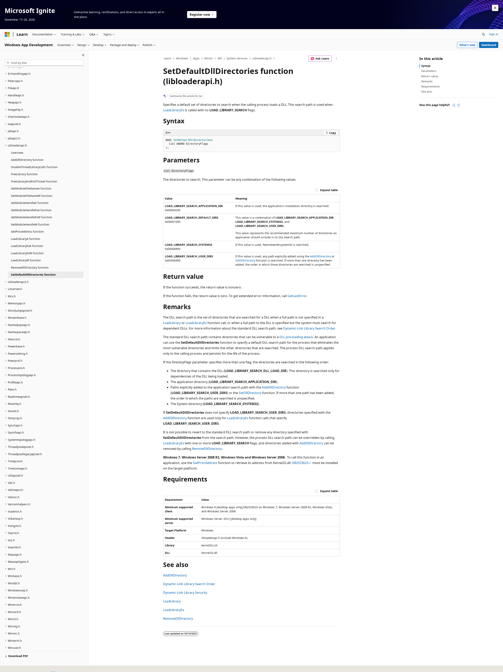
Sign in (493, 34)
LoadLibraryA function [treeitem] (25, 239)
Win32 (208, 58)
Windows (182, 58)
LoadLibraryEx (173, 110)
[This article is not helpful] (458, 105)
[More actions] (336, 58)
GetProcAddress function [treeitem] (27, 231)
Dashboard (488, 45)
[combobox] (44, 63)
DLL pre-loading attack (296, 337)
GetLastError (296, 296)
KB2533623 (300, 463)
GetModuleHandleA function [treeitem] (30, 203)
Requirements (430, 86)
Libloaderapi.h (262, 58)
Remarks (427, 81)
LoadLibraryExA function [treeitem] (27, 246)
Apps (196, 58)
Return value (429, 76)
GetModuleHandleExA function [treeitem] (31, 210)
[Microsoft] (7, 34)
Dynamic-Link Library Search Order (309, 328)
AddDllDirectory (320, 256)
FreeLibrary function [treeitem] (24, 174)
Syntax (425, 66)
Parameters (428, 71)
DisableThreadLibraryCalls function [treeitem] (34, 167)
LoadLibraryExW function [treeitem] (27, 253)
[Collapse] (83, 55)
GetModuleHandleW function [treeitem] (30, 224)
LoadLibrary (172, 323)
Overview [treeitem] (17, 153)
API (220, 58)
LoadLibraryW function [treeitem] (26, 260)
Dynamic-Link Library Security (185, 592)
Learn (167, 58)
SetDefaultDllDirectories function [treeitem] (33, 274)
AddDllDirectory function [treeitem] (27, 160)
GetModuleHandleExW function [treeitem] (31, 217)
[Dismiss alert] (495, 8)
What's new (467, 45)
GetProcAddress (205, 463)
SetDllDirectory (245, 260)
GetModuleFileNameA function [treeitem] (31, 188)
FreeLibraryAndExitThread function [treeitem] (34, 181)
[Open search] (483, 34)
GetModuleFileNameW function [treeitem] (31, 196)
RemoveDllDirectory (207, 448)
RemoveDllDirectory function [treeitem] (30, 267)
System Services (237, 58)
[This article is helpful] (454, 105)
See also (426, 91)
